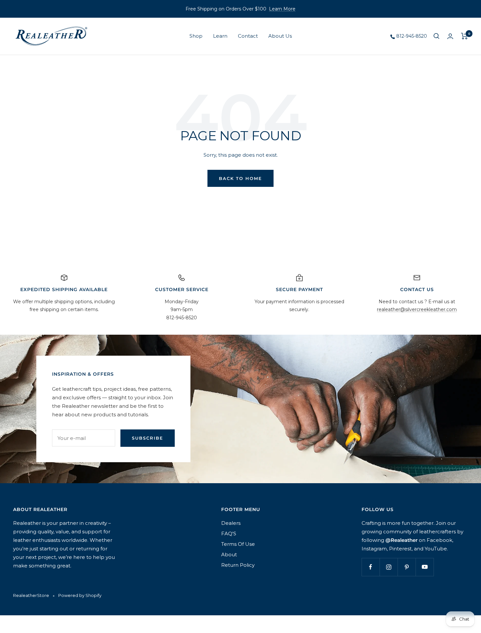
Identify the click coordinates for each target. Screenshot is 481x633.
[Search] (436, 36)
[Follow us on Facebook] (371, 567)
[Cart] (464, 36)
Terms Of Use (238, 544)
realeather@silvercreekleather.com (417, 309)
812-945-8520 (411, 36)
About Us (280, 36)
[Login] (450, 36)
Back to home (240, 178)
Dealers (230, 523)
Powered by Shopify (79, 595)
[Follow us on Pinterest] (407, 567)
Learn (220, 36)
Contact (248, 36)
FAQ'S (228, 533)
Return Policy (238, 565)
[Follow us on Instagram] (389, 567)
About (229, 554)
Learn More (282, 9)
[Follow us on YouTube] (425, 567)
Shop (196, 36)
